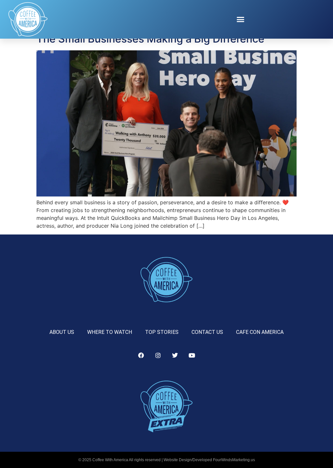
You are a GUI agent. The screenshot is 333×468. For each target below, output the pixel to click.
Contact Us (207, 332)
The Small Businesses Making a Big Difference (150, 38)
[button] (240, 19)
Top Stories (162, 332)
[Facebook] (141, 355)
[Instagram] (158, 355)
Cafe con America (260, 332)
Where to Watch (109, 332)
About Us (61, 332)
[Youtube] (192, 355)
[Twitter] (175, 355)
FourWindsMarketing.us (234, 460)
